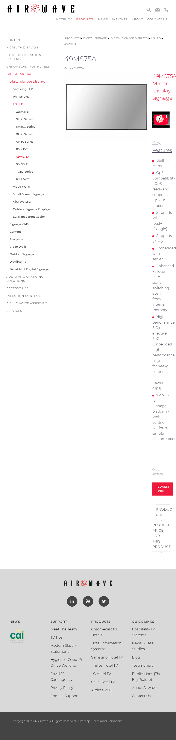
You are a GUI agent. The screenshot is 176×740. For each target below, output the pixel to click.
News (103, 19)
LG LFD (18, 104)
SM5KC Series (25, 126)
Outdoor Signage (22, 254)
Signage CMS (19, 224)
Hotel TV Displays (22, 47)
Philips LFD (21, 96)
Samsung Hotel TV (107, 657)
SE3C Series (24, 119)
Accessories (17, 288)
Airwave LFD (22, 201)
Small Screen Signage (28, 194)
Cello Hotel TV (103, 682)
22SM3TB (22, 111)
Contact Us (141, 696)
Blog (136, 657)
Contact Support (64, 696)
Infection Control (23, 295)
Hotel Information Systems (23, 57)
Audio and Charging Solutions (25, 278)
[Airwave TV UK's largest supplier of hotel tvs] (40, 8)
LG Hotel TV (101, 674)
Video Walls (21, 186)
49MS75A (22, 156)
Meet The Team (63, 629)
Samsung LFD (23, 89)
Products (85, 19)
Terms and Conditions (107, 721)
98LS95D (22, 164)
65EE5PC (22, 179)
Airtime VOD (101, 690)
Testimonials (142, 665)
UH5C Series (24, 141)
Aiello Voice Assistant (26, 303)
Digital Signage (20, 74)
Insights (119, 19)
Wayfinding (18, 261)
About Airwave (144, 688)
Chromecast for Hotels (28, 66)
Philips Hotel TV (104, 665)
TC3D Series (24, 171)
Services (14, 310)
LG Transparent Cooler (29, 216)
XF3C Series (24, 134)
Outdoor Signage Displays (31, 209)
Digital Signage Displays (27, 81)
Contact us (157, 19)
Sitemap (84, 721)
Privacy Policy (61, 688)
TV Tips (56, 637)
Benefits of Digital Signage (29, 269)
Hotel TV (64, 19)
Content (14, 40)
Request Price (163, 489)
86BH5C (21, 149)
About (137, 19)
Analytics (16, 239)
